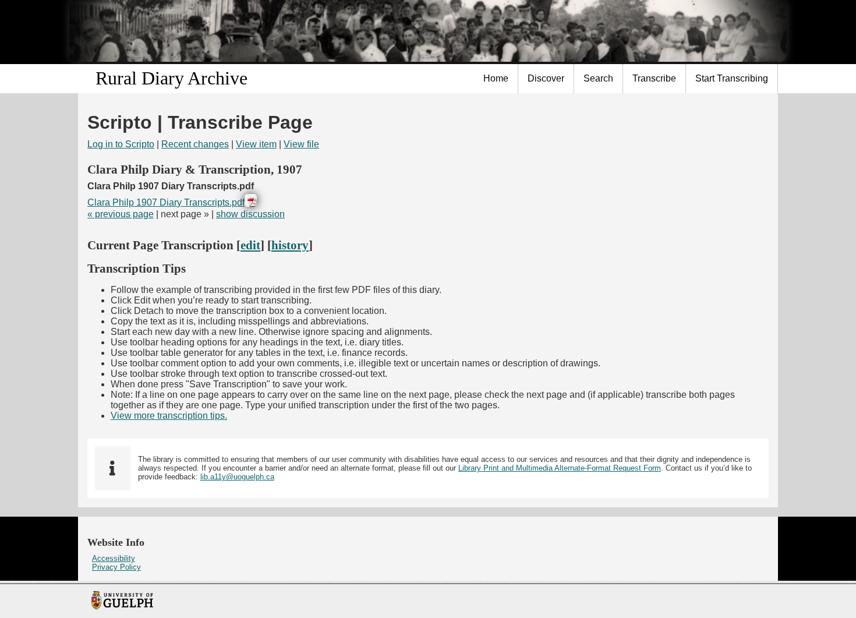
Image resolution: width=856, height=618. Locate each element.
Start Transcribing (731, 78)
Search (598, 78)
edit (250, 245)
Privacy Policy (116, 567)
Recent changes (195, 144)
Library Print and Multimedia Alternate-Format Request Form (559, 468)
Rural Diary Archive (171, 78)
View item (256, 144)
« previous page (120, 214)
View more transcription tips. (169, 416)
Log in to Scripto (120, 144)
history (290, 245)
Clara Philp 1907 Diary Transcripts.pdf (166, 202)
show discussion (250, 214)
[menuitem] (496, 78)
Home (495, 78)
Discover (546, 78)
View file (301, 144)
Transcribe (654, 78)
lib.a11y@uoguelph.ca (237, 476)
